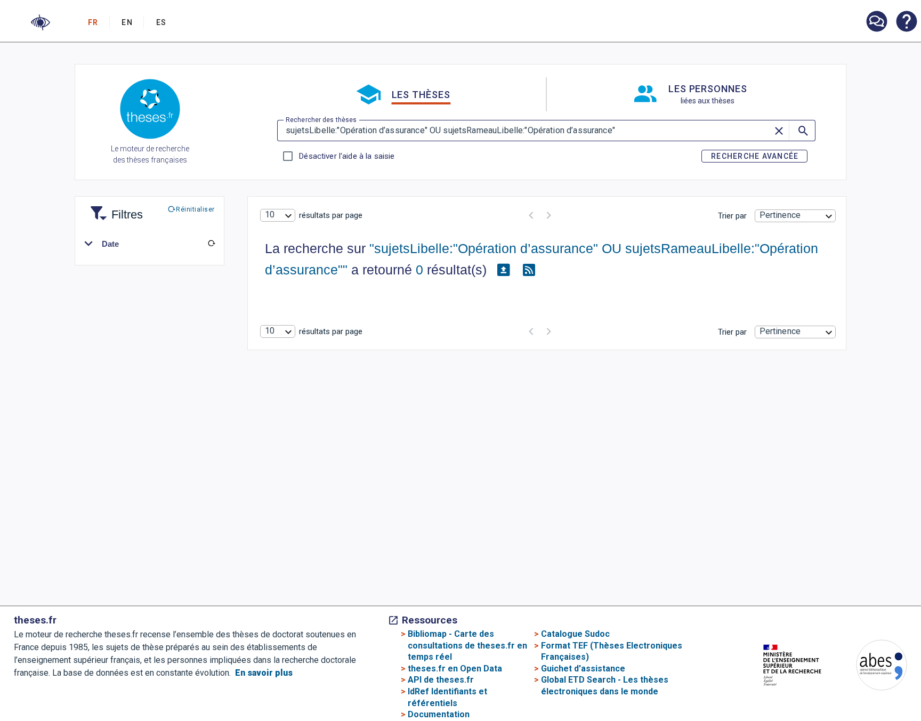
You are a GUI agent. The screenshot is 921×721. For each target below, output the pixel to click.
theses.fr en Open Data (455, 668)
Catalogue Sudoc (575, 634)
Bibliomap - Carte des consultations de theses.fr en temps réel (467, 645)
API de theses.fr (441, 680)
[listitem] (876, 22)
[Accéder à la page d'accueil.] (150, 110)
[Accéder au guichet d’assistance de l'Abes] (876, 22)
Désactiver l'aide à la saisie (346, 156)
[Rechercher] (802, 130)
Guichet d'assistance (583, 668)
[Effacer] (779, 130)
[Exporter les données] (503, 270)
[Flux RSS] (529, 270)
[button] (40, 22)
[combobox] (278, 215)
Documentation (439, 714)
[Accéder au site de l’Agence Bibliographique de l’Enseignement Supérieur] (871, 666)
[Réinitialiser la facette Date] (211, 243)
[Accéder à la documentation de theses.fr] (906, 22)
